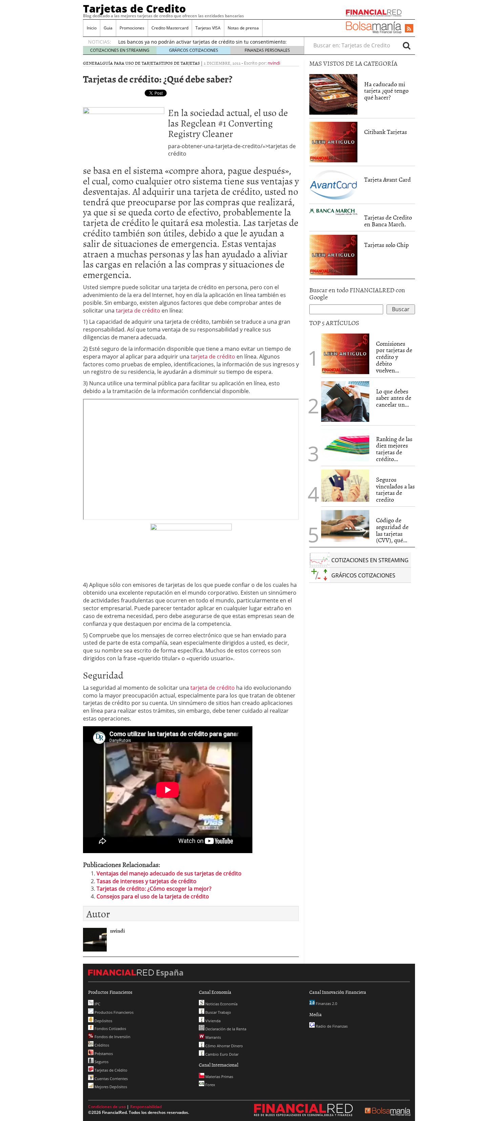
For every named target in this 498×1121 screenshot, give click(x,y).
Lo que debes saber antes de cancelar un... (393, 398)
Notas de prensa (243, 28)
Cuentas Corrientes (111, 1078)
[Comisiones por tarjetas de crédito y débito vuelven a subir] (345, 353)
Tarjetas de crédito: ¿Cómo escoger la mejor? (154, 888)
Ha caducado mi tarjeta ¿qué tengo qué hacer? (386, 90)
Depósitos (103, 1020)
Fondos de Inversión (112, 1036)
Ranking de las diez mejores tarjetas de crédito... (394, 448)
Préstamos (103, 1053)
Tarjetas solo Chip (386, 244)
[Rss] (409, 28)
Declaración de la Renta (225, 1028)
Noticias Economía (220, 1003)
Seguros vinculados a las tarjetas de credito (395, 489)
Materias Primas (218, 1076)
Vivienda (212, 1020)
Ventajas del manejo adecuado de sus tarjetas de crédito (169, 873)
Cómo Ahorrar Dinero (223, 1045)
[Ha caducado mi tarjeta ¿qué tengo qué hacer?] (333, 94)
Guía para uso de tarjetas (131, 63)
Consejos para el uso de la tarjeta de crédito (153, 896)
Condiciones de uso (107, 1106)
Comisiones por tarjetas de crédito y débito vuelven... (394, 357)
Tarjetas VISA (208, 28)
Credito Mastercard (169, 28)
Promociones (132, 28)
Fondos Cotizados (110, 1028)
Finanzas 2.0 (326, 1003)
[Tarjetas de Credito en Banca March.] (333, 211)
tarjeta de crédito (139, 310)
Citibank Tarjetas (385, 131)
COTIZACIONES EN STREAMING (119, 50)
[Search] (406, 45)
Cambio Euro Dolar (221, 1054)
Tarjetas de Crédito (110, 1070)
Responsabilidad (146, 1106)
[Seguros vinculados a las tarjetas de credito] (345, 486)
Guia (108, 28)
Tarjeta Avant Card (387, 179)
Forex (209, 1084)
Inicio (92, 28)
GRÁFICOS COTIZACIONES (193, 50)
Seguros (101, 1061)
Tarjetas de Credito (134, 8)
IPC (97, 1003)
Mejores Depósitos (110, 1086)
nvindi (274, 63)
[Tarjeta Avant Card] (333, 184)
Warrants (212, 1037)
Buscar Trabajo (217, 1012)
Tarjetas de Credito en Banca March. (388, 221)
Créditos (101, 1045)
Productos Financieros (113, 1012)
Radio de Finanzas (331, 1026)
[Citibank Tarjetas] (333, 141)
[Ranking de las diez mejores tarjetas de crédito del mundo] (345, 445)
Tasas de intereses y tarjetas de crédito (146, 881)
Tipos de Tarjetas (180, 63)
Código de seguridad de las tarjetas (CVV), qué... (392, 530)
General (92, 63)
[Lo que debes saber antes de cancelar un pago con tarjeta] (345, 401)
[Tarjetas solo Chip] (333, 254)
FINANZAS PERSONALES (267, 50)
